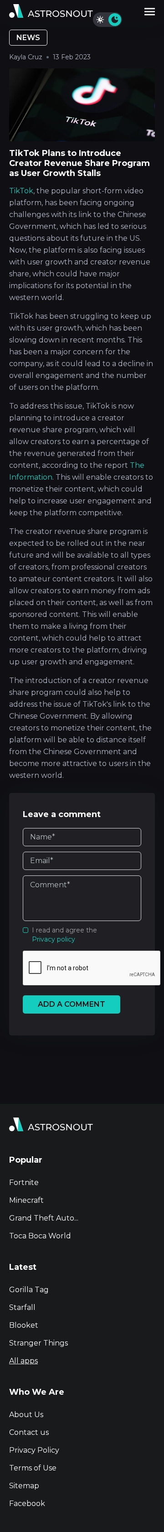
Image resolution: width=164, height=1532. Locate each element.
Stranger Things (38, 1343)
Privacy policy (53, 939)
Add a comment (71, 1004)
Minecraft (26, 1200)
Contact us (29, 1432)
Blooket (23, 1325)
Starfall (22, 1307)
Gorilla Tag (29, 1289)
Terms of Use (32, 1468)
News (28, 37)
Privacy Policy (34, 1450)
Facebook (27, 1503)
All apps (23, 1360)
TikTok (21, 190)
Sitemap (24, 1485)
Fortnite (24, 1182)
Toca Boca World (40, 1236)
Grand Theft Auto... (43, 1218)
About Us (26, 1414)
